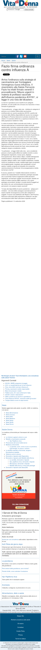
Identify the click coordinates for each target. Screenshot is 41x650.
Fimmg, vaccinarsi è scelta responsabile (17, 389)
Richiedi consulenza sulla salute (20, 620)
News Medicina (10, 418)
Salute (14, 60)
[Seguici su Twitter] (21, 56)
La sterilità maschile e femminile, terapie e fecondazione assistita (18, 451)
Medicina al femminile (12, 445)
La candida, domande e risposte (19, 460)
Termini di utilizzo (20, 639)
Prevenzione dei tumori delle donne (16, 443)
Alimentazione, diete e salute (13, 593)
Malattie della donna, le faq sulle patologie (22, 465)
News (8, 60)
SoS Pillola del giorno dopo (12, 544)
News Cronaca (10, 415)
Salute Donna (7, 429)
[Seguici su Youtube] (25, 56)
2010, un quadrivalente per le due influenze (18, 385)
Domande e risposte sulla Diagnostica (17, 456)
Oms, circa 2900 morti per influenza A (16, 387)
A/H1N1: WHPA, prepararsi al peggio (16, 383)
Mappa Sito (20, 616)
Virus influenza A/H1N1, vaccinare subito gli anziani (20, 398)
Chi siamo (21, 623)
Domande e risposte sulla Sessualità (17, 467)
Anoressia (6, 585)
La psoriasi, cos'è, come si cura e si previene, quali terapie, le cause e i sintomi (23, 447)
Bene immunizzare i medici (13, 391)
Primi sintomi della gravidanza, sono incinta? (15, 568)
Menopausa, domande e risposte (20, 464)
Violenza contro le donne (13, 454)
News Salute (9, 420)
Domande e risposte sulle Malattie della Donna (20, 458)
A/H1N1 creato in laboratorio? (14, 395)
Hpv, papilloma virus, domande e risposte (22, 462)
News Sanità (9, 422)
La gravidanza (7, 561)
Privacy (20, 635)
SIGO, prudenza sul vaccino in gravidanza (18, 396)
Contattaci (20, 627)
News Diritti (9, 416)
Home (3, 56)
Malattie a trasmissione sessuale (15, 439)
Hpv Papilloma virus (16, 441)
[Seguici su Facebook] (17, 56)
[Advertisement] (20, 32)
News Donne (10, 424)
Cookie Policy (20, 631)
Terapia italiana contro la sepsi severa (16, 400)
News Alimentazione (12, 413)
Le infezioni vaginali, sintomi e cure (16, 437)
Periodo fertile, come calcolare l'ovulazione (15, 571)
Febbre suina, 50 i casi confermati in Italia (17, 393)
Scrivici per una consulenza (10, 539)
